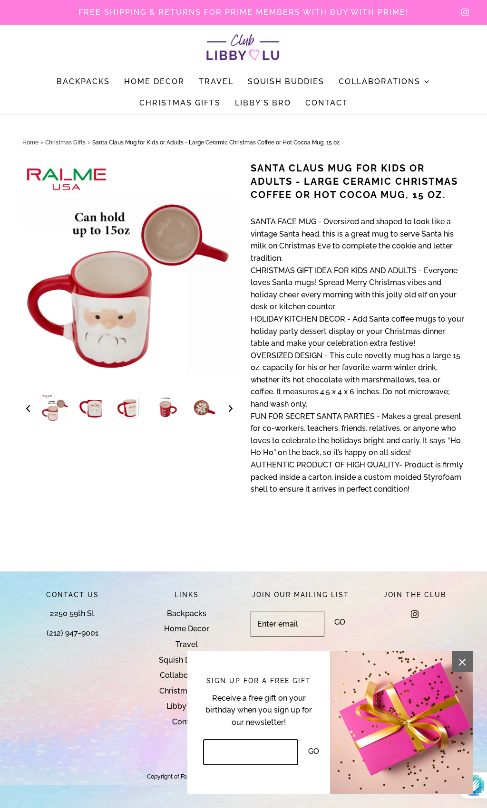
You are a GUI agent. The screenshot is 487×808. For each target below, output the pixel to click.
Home (30, 142)
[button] (28, 408)
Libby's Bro (263, 102)
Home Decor (154, 81)
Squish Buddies (286, 81)
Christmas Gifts (180, 102)
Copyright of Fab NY (173, 776)
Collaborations (186, 675)
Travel (216, 81)
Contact (326, 102)
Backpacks (83, 81)
